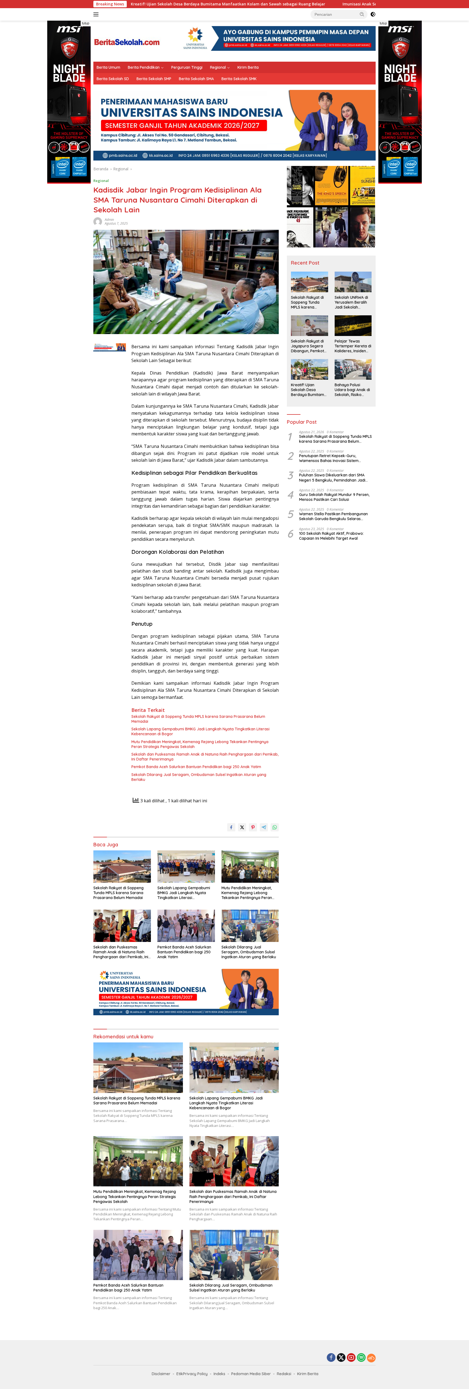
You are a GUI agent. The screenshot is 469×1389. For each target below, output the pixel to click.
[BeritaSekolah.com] (127, 40)
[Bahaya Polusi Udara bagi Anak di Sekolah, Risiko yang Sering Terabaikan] (353, 369)
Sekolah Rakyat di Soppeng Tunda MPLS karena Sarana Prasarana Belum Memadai (198, 719)
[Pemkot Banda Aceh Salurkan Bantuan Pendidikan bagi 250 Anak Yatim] (186, 926)
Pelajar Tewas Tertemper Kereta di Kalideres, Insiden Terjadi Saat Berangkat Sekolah (353, 346)
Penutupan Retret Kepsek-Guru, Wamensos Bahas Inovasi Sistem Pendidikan (329, 458)
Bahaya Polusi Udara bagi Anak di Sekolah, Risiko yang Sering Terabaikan (352, 389)
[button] (362, 14)
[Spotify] (361, 1358)
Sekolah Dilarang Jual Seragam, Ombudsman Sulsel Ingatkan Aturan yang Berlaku (198, 777)
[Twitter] (341, 1358)
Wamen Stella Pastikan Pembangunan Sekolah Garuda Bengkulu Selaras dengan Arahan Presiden (333, 516)
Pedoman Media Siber (251, 1373)
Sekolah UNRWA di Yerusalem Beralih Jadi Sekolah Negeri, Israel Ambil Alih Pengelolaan (352, 302)
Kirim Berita (248, 67)
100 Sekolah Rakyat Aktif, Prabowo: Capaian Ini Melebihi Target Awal (331, 536)
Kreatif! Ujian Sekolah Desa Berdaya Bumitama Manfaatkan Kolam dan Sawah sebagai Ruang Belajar (152, 4)
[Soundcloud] (371, 1358)
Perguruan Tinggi (186, 67)
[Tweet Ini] (242, 827)
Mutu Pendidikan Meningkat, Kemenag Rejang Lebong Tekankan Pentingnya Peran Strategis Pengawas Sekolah (199, 744)
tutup (85, 23)
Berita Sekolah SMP (154, 78)
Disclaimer (161, 1373)
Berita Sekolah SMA (196, 78)
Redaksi (284, 1373)
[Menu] (97, 14)
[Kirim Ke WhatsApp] (275, 827)
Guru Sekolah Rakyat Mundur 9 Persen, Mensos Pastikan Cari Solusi (334, 497)
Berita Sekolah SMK (238, 78)
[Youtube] (351, 1358)
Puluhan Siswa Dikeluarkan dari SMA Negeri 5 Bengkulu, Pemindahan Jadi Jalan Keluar (332, 478)
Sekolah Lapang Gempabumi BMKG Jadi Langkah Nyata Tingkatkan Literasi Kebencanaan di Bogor (200, 731)
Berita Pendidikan (144, 67)
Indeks (219, 1373)
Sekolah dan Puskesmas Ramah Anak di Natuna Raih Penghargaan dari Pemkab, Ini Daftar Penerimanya (204, 757)
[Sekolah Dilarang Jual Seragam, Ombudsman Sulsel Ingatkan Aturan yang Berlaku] (250, 926)
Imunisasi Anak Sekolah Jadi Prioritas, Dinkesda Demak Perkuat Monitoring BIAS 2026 (348, 4)
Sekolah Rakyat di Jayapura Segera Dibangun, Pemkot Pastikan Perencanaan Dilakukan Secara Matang (307, 346)
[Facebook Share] (231, 827)
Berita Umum (108, 67)
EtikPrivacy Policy (192, 1373)
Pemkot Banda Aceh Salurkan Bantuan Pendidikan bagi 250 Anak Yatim (196, 766)
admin (109, 219)
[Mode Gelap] (373, 14)
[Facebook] (331, 1358)
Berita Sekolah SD (113, 78)
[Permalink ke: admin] (97, 221)
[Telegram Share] (264, 827)
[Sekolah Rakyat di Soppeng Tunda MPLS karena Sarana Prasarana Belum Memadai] (122, 866)
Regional (218, 67)
